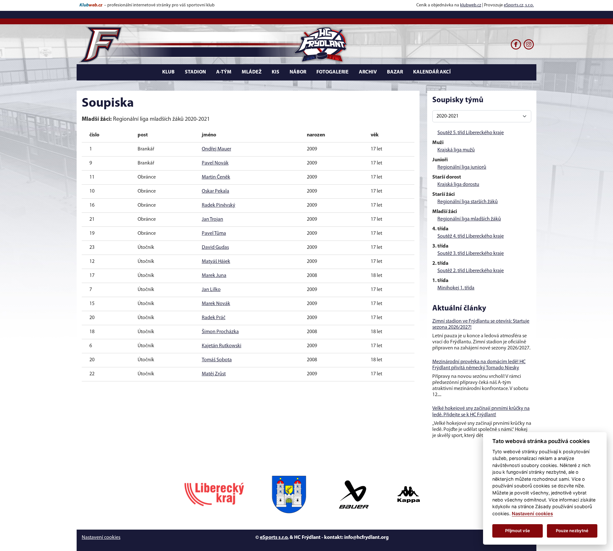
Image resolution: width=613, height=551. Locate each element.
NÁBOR (298, 72)
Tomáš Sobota (217, 360)
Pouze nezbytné (572, 530)
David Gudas (215, 247)
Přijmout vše (517, 530)
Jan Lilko (211, 289)
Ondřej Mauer (216, 149)
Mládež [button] (251, 72)
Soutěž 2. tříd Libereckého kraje (470, 270)
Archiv (368, 72)
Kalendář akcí (432, 72)
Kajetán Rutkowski (221, 345)
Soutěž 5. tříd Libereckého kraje (470, 132)
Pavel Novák (215, 163)
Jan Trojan (212, 219)
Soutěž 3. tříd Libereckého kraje (470, 253)
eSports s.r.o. (274, 537)
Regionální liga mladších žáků (469, 219)
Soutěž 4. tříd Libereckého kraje (470, 236)
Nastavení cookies (101, 537)
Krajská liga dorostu (458, 184)
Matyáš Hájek (216, 261)
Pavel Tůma (214, 233)
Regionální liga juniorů (461, 167)
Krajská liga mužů (456, 150)
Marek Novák (216, 303)
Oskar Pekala (215, 191)
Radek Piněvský (218, 205)
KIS (275, 72)
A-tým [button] (223, 72)
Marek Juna (214, 275)
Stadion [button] (195, 72)
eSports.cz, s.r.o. (519, 5)
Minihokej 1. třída (455, 288)
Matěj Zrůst (214, 374)
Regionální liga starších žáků (467, 201)
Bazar (395, 72)
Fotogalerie (332, 72)
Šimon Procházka (220, 331)
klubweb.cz (470, 5)
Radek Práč (213, 317)
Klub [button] (168, 72)
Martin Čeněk (216, 177)
